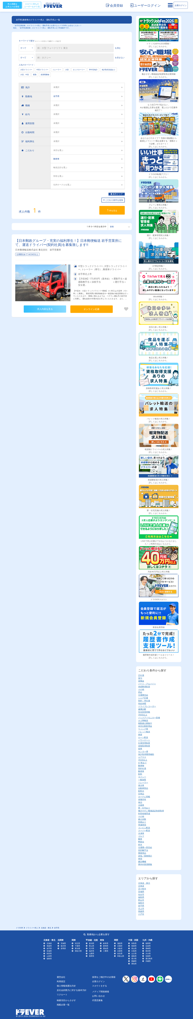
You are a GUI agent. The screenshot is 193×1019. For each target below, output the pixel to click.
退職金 (141, 681)
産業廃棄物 (45, 74)
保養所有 (142, 799)
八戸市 (141, 914)
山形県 (49, 956)
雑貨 (140, 734)
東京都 (77, 948)
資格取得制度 (144, 745)
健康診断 (142, 709)
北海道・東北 (144, 883)
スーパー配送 (144, 830)
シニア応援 (143, 697)
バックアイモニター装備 (149, 717)
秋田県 (49, 953)
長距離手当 (143, 850)
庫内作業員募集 (145, 864)
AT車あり (142, 762)
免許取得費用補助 (146, 754)
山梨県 (91, 953)
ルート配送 (143, 737)
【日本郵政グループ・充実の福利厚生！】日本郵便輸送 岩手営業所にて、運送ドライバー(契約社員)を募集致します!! (68, 242)
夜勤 (34, 74)
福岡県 (148, 943)
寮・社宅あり (144, 808)
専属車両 (142, 824)
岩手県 (141, 905)
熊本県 (148, 951)
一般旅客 (142, 779)
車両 (140, 858)
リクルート (62, 994)
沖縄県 (148, 961)
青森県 (141, 911)
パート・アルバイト (147, 683)
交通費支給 (143, 695)
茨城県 (63, 943)
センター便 (143, 751)
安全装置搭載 (144, 712)
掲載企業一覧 (63, 1004)
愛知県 (105, 948)
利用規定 (61, 981)
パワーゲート (144, 740)
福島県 (141, 897)
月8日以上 (142, 714)
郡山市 (141, 900)
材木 (140, 844)
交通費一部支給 (145, 847)
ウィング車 (143, 729)
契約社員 (142, 768)
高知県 (133, 963)
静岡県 (105, 946)
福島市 (141, 902)
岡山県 (133, 948)
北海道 (141, 886)
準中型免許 (93, 69)
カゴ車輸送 (143, 720)
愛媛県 (133, 961)
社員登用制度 (144, 743)
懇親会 (141, 841)
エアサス (142, 757)
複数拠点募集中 (145, 723)
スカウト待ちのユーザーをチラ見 (32, 5)
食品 (140, 802)
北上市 (141, 908)
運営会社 (61, 977)
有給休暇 (142, 703)
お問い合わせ (98, 995)
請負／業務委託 (145, 856)
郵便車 (141, 771)
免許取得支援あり (108, 69)
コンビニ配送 (144, 827)
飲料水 (141, 791)
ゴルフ (141, 836)
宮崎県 (148, 956)
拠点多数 (142, 819)
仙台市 (141, 894)
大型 (67, 69)
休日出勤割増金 (145, 726)
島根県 (133, 946)
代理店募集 (97, 1000)
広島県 (133, 951)
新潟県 (91, 943)
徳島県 (133, 956)
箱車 (140, 748)
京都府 (119, 946)
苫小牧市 (142, 888)
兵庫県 (119, 951)
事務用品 (142, 853)
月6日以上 (142, 760)
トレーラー (57, 69)
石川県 (91, 948)
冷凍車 (141, 833)
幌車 (140, 839)
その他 (141, 689)
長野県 (91, 956)
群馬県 (63, 948)
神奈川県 (78, 951)
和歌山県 (120, 956)
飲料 (140, 774)
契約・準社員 (144, 700)
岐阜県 (105, 943)
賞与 (140, 678)
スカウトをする (99, 985)
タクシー (142, 777)
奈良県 (119, 953)
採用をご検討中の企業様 (103, 977)
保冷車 (141, 785)
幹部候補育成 (144, 813)
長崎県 (148, 948)
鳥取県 (133, 943)
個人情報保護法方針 (66, 985)
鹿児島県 (149, 958)
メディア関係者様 (100, 991)
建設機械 (142, 861)
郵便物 (141, 765)
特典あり (142, 822)
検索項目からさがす (66, 1000)
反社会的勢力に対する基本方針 (71, 990)
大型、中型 (24, 74)
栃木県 (63, 946)
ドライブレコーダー (147, 706)
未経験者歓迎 (144, 686)
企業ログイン (181, 5)
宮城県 (141, 891)
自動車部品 (143, 788)
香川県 (133, 958)
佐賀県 (148, 946)
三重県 (105, 951)
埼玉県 (77, 943)
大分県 (148, 953)
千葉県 (77, 946)
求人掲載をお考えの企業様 (12, 5)
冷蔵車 (141, 805)
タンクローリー (79, 69)
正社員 (141, 675)
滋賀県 (119, 943)
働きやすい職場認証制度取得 (151, 810)
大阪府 (119, 948)
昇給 (140, 692)
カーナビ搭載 (144, 796)
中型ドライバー (42, 69)
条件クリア (117, 194)
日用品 (141, 793)
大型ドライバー (26, 69)
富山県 (91, 946)
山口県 (133, 953)
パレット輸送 (144, 731)
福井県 (91, 951)
